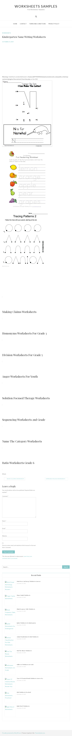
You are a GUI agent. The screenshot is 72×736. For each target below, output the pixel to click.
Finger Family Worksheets (23, 595)
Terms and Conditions (37, 24)
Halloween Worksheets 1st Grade (25, 664)
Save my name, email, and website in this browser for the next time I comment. (19, 546)
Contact (23, 24)
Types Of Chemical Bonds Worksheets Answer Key (30, 678)
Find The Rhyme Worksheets (24, 650)
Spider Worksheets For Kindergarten (26, 623)
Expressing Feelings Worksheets (55, 478)
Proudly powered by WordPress (11, 733)
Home (15, 24)
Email (4, 528)
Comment (5, 496)
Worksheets (6, 33)
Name (4, 521)
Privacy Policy (53, 24)
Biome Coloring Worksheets (15, 478)
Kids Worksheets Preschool (24, 692)
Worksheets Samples (36, 6)
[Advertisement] (36, 58)
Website (4, 536)
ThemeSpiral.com (40, 733)
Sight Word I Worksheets (23, 706)
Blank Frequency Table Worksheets (26, 609)
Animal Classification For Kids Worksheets (27, 637)
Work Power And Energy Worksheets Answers (28, 581)
